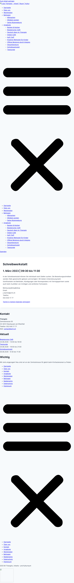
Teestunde (11, 50)
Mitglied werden (13, 20)
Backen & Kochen (13, 27)
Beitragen (7, 15)
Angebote (7, 25)
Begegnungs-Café (13, 30)
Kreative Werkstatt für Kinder (17, 40)
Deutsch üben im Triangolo (17, 32)
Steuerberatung (13, 45)
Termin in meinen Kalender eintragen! (16, 302)
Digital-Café (11, 35)
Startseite (7, 8)
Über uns (7, 10)
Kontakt (6, 371)
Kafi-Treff (10, 37)
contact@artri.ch (10, 329)
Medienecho (8, 381)
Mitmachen (11, 17)
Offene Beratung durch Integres (18, 42)
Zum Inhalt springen (7, 1)
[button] (37, 127)
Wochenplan (8, 13)
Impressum (8, 386)
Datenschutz (8, 383)
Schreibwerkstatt (13, 47)
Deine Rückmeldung (14, 22)
